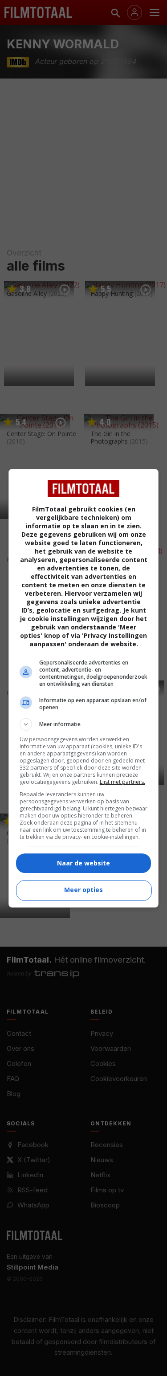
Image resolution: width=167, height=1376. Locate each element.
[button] (84, 724)
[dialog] (83, 688)
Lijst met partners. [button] (122, 782)
